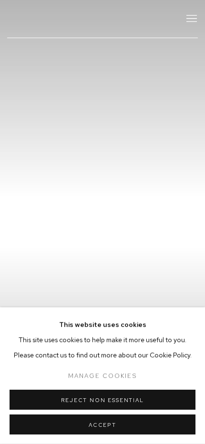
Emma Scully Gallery (88, 19)
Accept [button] (102, 425)
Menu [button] (191, 19)
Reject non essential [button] (102, 400)
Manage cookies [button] (102, 376)
